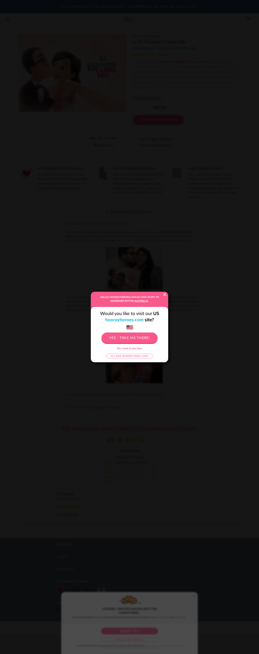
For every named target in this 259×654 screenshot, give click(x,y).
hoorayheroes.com (124, 320)
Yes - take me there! (129, 338)
